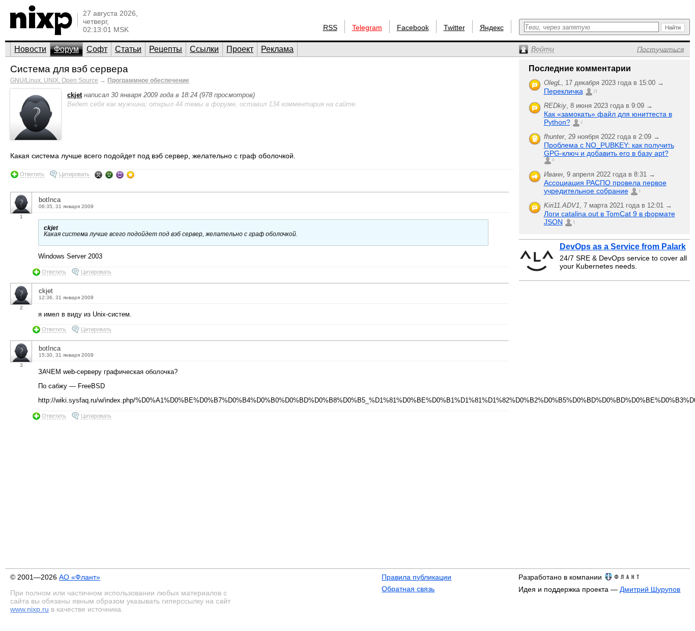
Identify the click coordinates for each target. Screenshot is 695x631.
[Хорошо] (120, 174)
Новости (30, 49)
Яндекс (492, 27)
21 (595, 91)
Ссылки (204, 49)
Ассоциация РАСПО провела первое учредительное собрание (605, 187)
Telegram (367, 27)
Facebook (413, 27)
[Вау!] (130, 174)
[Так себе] (109, 174)
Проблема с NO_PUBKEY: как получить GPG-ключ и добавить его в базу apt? (609, 149)
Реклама (277, 49)
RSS (330, 27)
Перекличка (563, 91)
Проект (239, 49)
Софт (96, 49)
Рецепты (165, 49)
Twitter (454, 27)
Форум (66, 49)
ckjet (74, 95)
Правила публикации (416, 577)
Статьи (128, 49)
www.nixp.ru (29, 609)
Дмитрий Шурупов (650, 589)
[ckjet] (35, 137)
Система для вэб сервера (69, 69)
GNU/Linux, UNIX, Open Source (54, 80)
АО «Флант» (79, 577)
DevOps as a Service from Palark (623, 246)
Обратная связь (408, 589)
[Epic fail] (98, 174)
